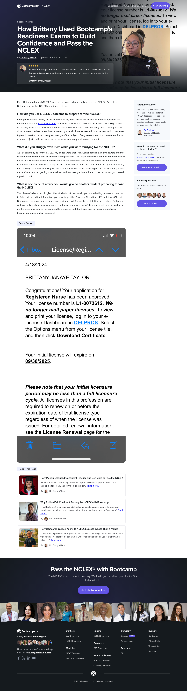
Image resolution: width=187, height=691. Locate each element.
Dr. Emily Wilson (28, 57)
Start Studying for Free (93, 590)
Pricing (135, 6)
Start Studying (160, 5)
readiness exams (47, 123)
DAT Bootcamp (72, 636)
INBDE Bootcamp (73, 641)
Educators (113, 6)
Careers (124, 636)
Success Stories (25, 21)
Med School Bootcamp (76, 658)
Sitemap (152, 651)
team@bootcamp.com (146, 157)
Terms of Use (154, 646)
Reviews (125, 6)
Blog (123, 653)
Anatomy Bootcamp (102, 660)
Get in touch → (152, 203)
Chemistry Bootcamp (103, 665)
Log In (145, 6)
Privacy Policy (154, 641)
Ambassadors (127, 641)
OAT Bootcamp (100, 648)
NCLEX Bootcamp (101, 636)
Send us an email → (152, 167)
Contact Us (153, 636)
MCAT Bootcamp (73, 653)
